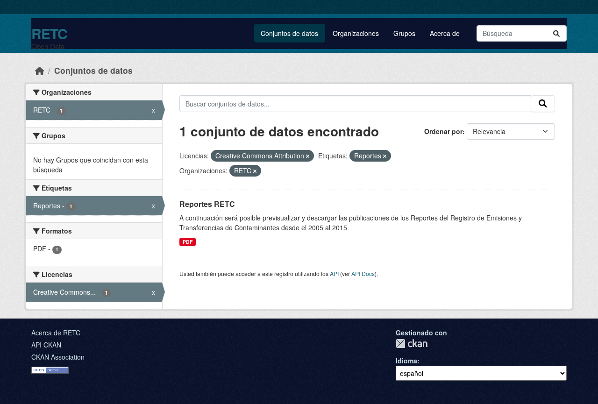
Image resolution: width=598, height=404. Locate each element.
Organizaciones (356, 33)
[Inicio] (39, 70)
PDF (187, 241)
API (334, 273)
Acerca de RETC (55, 332)
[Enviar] (556, 33)
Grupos (404, 33)
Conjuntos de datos (289, 33)
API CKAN (46, 344)
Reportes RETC (207, 203)
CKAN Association (58, 356)
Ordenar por (443, 131)
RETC (49, 33)
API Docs (363, 273)
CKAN (411, 343)
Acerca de (445, 33)
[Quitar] (307, 156)
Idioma (406, 360)
